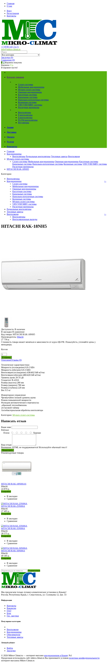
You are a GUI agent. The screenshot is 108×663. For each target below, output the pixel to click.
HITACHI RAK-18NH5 (18, 169)
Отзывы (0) (16, 360)
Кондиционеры (19, 82)
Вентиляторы (24, 112)
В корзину (6, 491)
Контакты (11, 16)
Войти (10, 648)
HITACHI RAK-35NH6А (13, 528)
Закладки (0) (7, 57)
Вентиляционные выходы (24, 219)
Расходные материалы (28, 107)
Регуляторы (23, 122)
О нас (9, 6)
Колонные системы (27, 102)
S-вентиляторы (25, 117)
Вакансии (11, 608)
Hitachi (20, 337)
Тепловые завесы (59, 156)
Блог (9, 613)
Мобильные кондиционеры (31, 87)
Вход (9, 11)
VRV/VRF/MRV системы (30, 105)
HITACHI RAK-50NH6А (13, 550)
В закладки (6, 332)
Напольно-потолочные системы (33, 100)
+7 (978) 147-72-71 (10, 47)
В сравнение (18, 332)
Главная (10, 3)
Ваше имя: (6, 427)
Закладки (11, 650)
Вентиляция (18, 110)
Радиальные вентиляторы (38, 156)
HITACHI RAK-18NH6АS (13, 484)
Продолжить (7, 450)
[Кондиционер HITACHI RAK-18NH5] (43, 316)
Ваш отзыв (6, 445)
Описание (6, 360)
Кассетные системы (27, 94)
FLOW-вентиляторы (28, 120)
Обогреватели (13, 634)
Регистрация (13, 13)
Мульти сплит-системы (29, 89)
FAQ (9, 611)
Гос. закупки (13, 616)
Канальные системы (27, 97)
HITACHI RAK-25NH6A (13, 506)
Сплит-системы (25, 84)
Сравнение (8, 60)
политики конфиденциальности (84, 658)
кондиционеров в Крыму (56, 655)
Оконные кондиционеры (30, 92)
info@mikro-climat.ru (10, 49)
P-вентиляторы (25, 115)
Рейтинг (5, 430)
